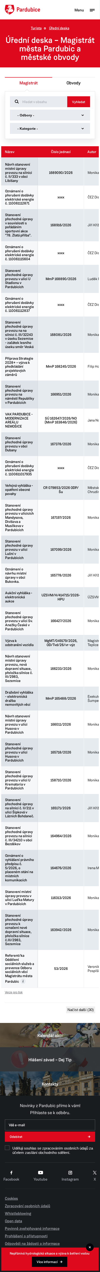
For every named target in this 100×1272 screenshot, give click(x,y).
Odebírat (16, 1137)
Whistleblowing (18, 1213)
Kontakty (50, 1084)
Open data (13, 1221)
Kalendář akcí (50, 1035)
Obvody (74, 83)
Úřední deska (59, 28)
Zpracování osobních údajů (27, 1206)
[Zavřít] (90, 1247)
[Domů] (22, 10)
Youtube (40, 1179)
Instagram (70, 1179)
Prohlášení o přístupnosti (26, 1236)
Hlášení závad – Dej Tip (50, 1059)
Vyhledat (78, 102)
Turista (36, 28)
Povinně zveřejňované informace (32, 1228)
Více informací (47, 1262)
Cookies (11, 1198)
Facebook (11, 1179)
